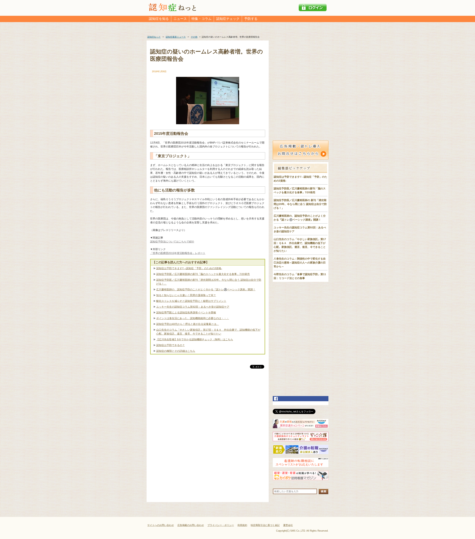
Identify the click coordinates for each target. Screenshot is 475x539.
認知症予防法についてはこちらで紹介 (172, 241)
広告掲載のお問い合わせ (190, 525)
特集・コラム (201, 19)
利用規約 (242, 525)
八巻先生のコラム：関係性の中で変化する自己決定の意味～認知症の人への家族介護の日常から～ (300, 262)
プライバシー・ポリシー (220, 525)
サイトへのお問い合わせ (160, 525)
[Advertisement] (207, 408)
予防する (251, 19)
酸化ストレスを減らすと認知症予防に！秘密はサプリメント (191, 300)
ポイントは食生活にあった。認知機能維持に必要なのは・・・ (192, 318)
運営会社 (288, 525)
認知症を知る (159, 19)
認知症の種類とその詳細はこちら (175, 350)
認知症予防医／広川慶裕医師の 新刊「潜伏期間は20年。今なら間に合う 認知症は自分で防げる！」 (300, 204)
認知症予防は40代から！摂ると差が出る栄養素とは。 (187, 324)
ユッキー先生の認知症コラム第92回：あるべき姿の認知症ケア (192, 306)
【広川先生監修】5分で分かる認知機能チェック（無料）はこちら (194, 339)
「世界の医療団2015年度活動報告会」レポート (177, 253)
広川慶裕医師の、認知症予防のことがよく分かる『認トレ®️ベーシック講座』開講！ (205, 289)
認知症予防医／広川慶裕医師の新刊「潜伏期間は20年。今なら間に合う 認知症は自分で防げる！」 (208, 281)
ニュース (180, 19)
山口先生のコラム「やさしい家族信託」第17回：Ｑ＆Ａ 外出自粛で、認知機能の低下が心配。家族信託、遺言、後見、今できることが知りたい (208, 331)
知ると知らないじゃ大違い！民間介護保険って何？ (186, 295)
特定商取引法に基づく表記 (265, 525)
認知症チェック (228, 19)
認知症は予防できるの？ (170, 345)
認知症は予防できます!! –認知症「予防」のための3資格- (189, 268)
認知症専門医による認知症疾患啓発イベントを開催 (186, 312)
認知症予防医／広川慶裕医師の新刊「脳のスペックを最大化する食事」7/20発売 (203, 274)
